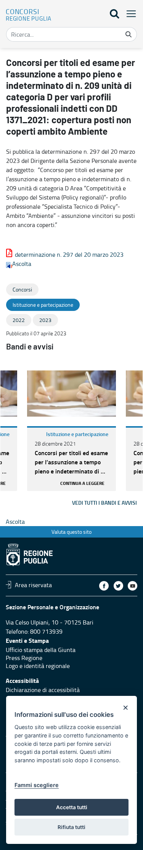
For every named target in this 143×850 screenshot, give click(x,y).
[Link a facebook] (104, 586)
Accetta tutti (71, 807)
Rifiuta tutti (71, 827)
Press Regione (24, 658)
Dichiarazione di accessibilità (43, 690)
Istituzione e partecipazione (77, 434)
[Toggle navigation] (129, 13)
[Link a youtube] (132, 586)
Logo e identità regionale (38, 666)
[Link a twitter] (118, 586)
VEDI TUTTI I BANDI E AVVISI (104, 502)
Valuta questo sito (71, 531)
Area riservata (33, 584)
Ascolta (21, 263)
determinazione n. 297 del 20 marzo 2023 (69, 254)
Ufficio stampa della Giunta (41, 650)
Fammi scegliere (36, 785)
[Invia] (128, 34)
